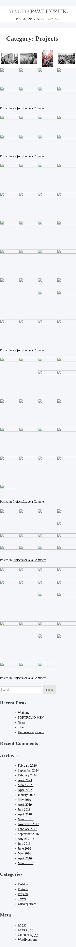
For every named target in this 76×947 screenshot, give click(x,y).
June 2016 (24, 848)
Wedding (23, 712)
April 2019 (25, 804)
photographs (25, 18)
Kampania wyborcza (31, 732)
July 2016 (24, 843)
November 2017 (28, 824)
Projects (18, 108)
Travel (22, 899)
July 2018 (24, 809)
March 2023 (25, 785)
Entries (25, 930)
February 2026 (27, 765)
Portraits (23, 889)
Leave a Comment (34, 108)
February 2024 (27, 775)
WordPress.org (27, 939)
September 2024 (28, 770)
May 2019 (24, 799)
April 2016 (25, 858)
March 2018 (25, 819)
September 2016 (28, 834)
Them (21, 727)
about (41, 18)
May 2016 (24, 853)
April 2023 (25, 780)
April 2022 (25, 790)
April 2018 (25, 814)
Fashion (23, 884)
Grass (21, 722)
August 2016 (26, 838)
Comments (28, 934)
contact (54, 18)
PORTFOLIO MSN (31, 717)
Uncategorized (27, 904)
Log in (22, 925)
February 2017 (27, 829)
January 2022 (26, 795)
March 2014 (25, 863)
